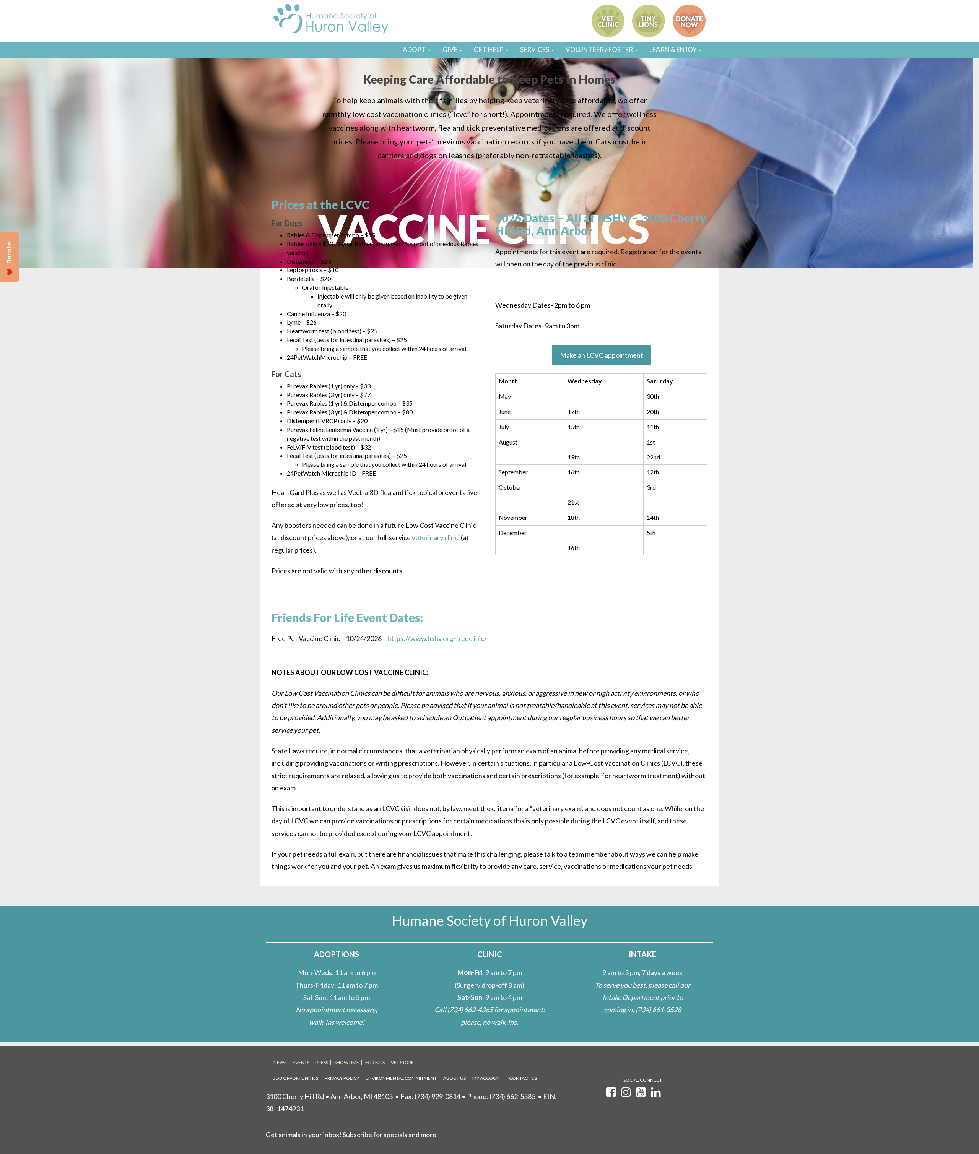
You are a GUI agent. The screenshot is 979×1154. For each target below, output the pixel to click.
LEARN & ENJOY (673, 49)
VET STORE (402, 1062)
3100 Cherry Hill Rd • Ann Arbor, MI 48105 (329, 1096)
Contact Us (523, 1078)
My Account (487, 1078)
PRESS (321, 1062)
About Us (454, 1078)
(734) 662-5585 (512, 1096)
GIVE (450, 49)
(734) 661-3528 (658, 1009)
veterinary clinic (436, 537)
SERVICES (535, 49)
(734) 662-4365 (470, 1009)
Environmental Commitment (401, 1078)
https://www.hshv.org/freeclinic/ (437, 638)
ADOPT (415, 49)
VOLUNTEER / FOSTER (600, 49)
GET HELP (489, 49)
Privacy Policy (342, 1078)
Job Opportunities (295, 1078)
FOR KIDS (375, 1062)
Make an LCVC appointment (601, 355)
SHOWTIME (346, 1062)
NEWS (279, 1062)
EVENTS (301, 1062)
